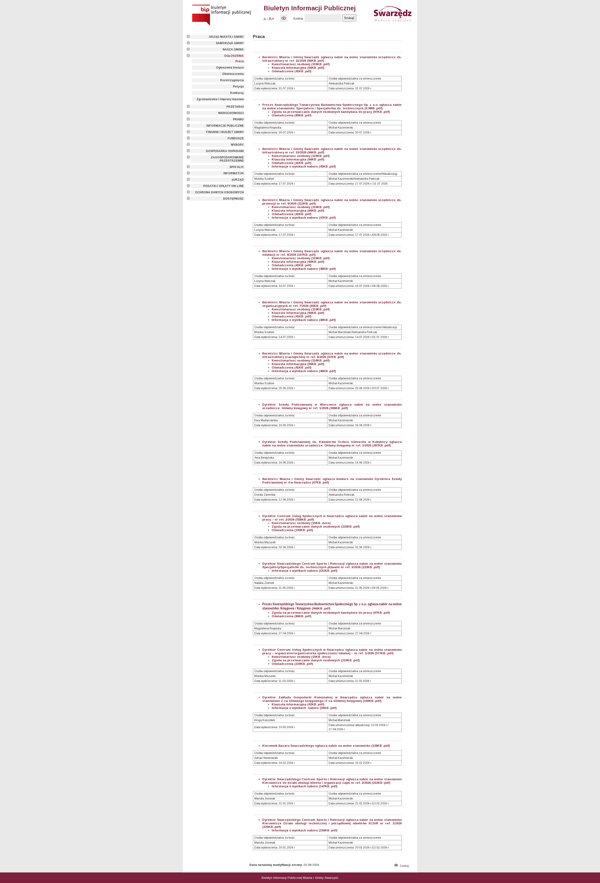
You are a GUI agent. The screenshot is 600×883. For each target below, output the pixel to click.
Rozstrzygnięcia (232, 80)
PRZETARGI (235, 106)
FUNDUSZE (236, 138)
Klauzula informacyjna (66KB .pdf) (298, 67)
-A (264, 19)
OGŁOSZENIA (234, 55)
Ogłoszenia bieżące (230, 67)
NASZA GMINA (233, 49)
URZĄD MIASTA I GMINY (226, 36)
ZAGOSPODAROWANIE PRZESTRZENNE (227, 159)
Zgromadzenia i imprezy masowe (220, 99)
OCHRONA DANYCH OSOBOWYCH (219, 192)
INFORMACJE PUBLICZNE (225, 125)
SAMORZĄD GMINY (230, 43)
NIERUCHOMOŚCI (231, 113)
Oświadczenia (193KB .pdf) (292, 530)
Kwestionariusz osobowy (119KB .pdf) (301, 64)
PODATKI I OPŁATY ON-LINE (223, 186)
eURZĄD (238, 179)
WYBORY (237, 144)
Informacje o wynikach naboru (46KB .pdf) (304, 268)
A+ (271, 18)
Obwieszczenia (233, 74)
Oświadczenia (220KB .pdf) (292, 664)
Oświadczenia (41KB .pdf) (291, 71)
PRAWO (238, 119)
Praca (239, 61)
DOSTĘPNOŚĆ (233, 198)
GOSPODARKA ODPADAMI (225, 151)
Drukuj (403, 866)
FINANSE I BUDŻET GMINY (225, 132)
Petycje (238, 86)
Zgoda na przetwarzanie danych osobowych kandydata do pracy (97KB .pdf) (331, 612)
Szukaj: (298, 18)
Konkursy (237, 93)
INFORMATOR (233, 173)
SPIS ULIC (236, 167)
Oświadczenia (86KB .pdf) (291, 616)
